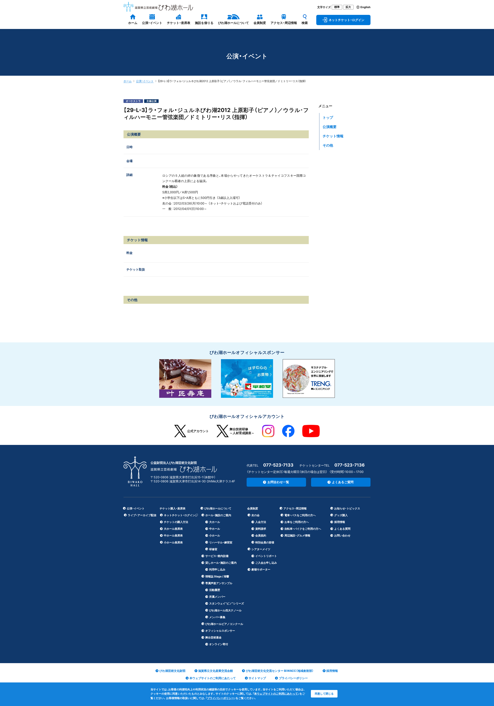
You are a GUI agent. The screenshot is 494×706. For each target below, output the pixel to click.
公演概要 (330, 127)
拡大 (348, 6)
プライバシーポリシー (220, 698)
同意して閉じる (324, 693)
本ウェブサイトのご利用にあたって (276, 693)
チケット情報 (333, 136)
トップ (328, 117)
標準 (337, 6)
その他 (328, 145)
